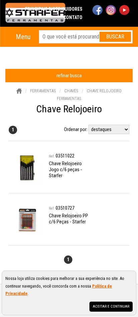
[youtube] (124, 10)
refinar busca (69, 76)
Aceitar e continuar (111, 306)
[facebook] (97, 10)
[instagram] (111, 10)
